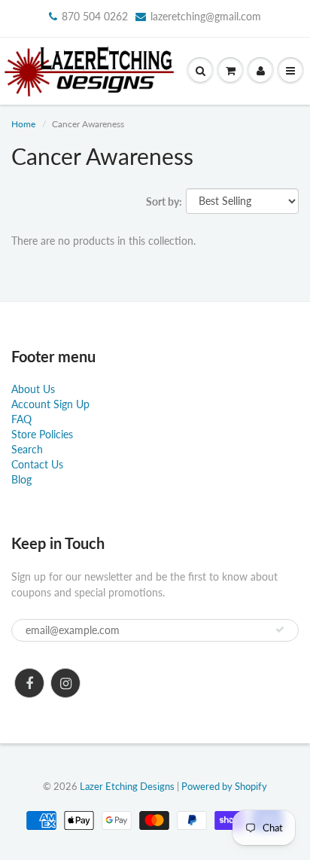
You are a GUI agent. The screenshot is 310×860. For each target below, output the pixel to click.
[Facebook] (29, 683)
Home (23, 124)
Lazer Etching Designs (127, 786)
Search (27, 449)
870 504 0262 (95, 16)
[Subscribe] (280, 630)
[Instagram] (65, 683)
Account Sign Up (50, 404)
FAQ (21, 419)
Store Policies (42, 434)
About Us (33, 389)
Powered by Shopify (224, 786)
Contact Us (37, 464)
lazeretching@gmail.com (205, 16)
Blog (21, 479)
